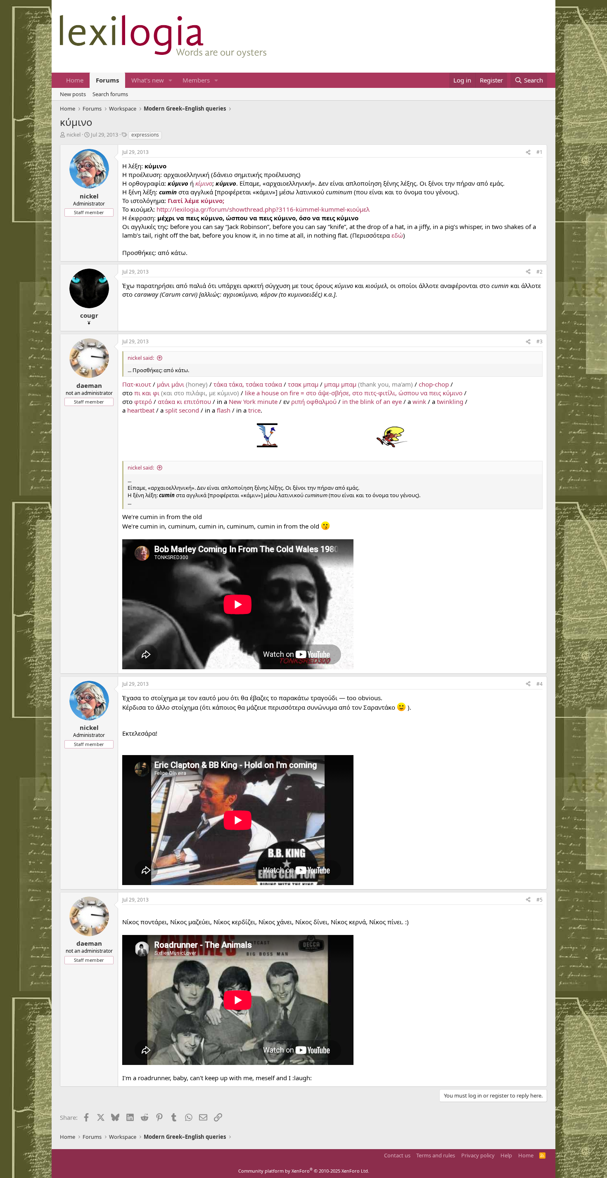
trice (254, 410)
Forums (107, 80)
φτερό (143, 401)
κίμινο (203, 183)
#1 (539, 152)
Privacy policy (478, 1155)
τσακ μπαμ (303, 384)
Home (74, 80)
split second (182, 410)
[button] (170, 80)
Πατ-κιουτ (136, 384)
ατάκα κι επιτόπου (184, 401)
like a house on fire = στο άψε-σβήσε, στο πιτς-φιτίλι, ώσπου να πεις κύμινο (353, 393)
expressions (145, 134)
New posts (73, 94)
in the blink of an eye (372, 401)
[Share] (528, 152)
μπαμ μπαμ (340, 384)
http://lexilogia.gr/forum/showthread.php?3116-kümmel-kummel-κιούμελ (263, 209)
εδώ (397, 235)
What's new (147, 80)
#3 (539, 341)
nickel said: (141, 357)
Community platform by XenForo (303, 1171)
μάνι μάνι (170, 384)
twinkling (450, 401)
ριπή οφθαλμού (314, 401)
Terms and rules (435, 1155)
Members (196, 80)
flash (223, 410)
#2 (539, 271)
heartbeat (140, 410)
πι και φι (146, 393)
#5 (539, 899)
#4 (539, 683)
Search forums (110, 94)
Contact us (397, 1155)
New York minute (253, 401)
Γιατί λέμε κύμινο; (196, 200)
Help (506, 1155)
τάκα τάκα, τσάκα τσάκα (247, 384)
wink (419, 401)
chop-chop (434, 384)
